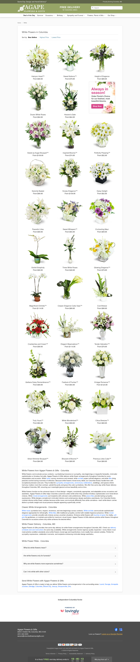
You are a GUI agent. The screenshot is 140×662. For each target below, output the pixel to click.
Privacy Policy (62, 653)
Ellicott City (47, 586)
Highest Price (44, 37)
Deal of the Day (29, 15)
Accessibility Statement (76, 653)
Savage (107, 584)
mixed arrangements (40, 496)
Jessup (54, 586)
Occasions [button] (49, 15)
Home (19, 23)
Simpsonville (62, 586)
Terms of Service (50, 653)
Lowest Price (56, 37)
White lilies (52, 513)
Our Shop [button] (111, 15)
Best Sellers (32, 37)
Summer (40, 15)
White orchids (88, 510)
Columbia (38, 586)
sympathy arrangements (65, 482)
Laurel (102, 584)
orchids (80, 478)
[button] (134, 652)
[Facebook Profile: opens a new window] (116, 629)
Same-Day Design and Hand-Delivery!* (32, 1)
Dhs (69, 586)
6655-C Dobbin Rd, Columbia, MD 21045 (32, 632)
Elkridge (32, 586)
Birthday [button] (60, 15)
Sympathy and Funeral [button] (75, 15)
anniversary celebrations (83, 482)
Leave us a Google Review (112, 634)
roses (48, 478)
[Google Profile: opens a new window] (120, 629)
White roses (26, 510)
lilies (110, 478)
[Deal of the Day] (102, 97)
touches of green (100, 515)
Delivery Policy (90, 653)
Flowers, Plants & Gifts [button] (95, 15)
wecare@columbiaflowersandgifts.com (31, 636)
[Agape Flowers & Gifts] (33, 8)
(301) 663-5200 (23, 634)
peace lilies (90, 496)
